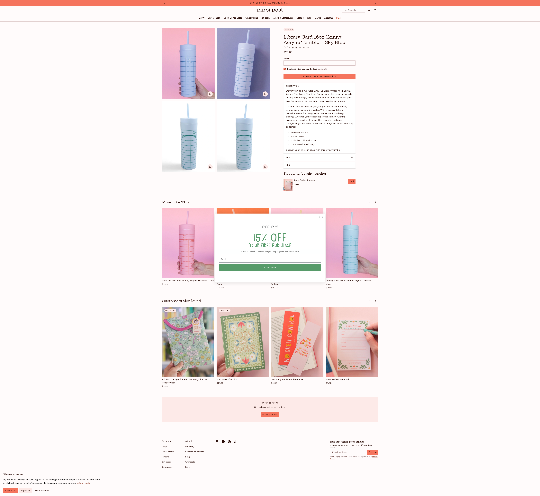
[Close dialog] (321, 217)
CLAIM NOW (270, 267)
